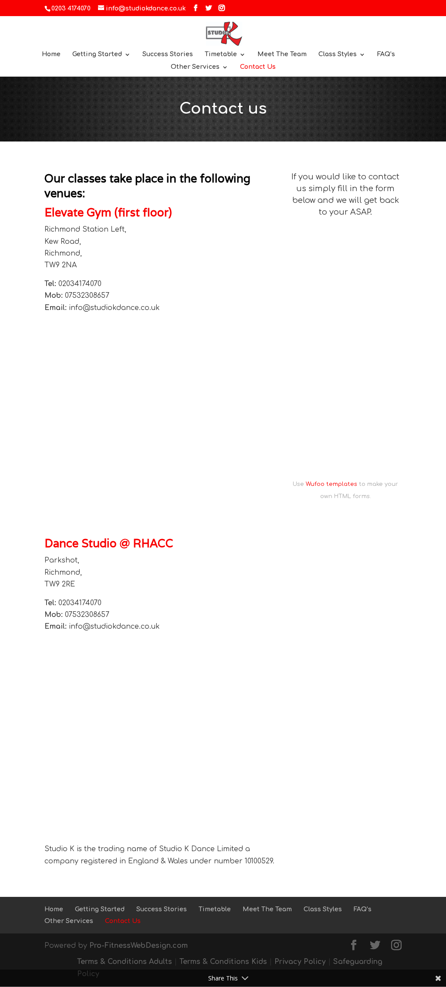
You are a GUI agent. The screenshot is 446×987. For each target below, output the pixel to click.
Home (51, 54)
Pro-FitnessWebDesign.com (138, 946)
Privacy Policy (300, 962)
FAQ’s (386, 54)
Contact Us (258, 67)
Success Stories (167, 54)
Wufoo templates (331, 484)
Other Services (195, 67)
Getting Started (97, 54)
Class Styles (337, 54)
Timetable (221, 54)
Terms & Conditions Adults (124, 962)
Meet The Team (282, 54)
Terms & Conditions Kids (223, 962)
